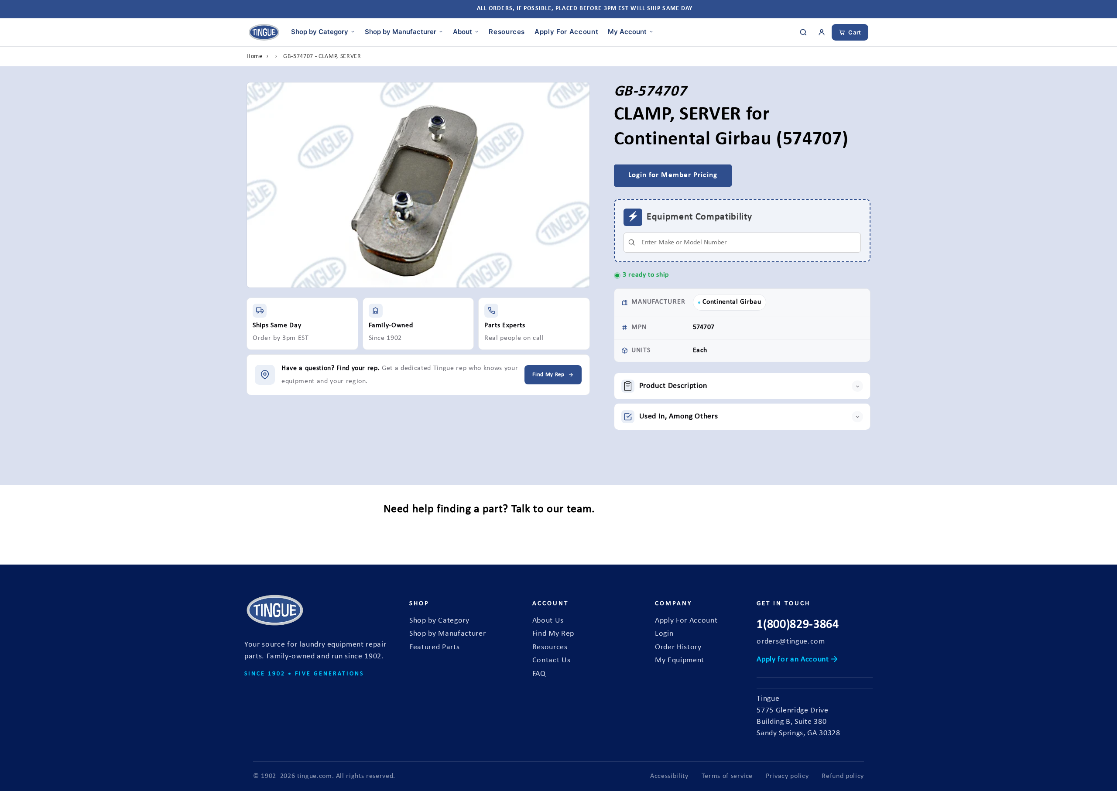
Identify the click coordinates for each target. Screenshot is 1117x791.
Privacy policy (787, 776)
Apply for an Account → (797, 659)
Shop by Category (319, 31)
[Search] (803, 32)
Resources (507, 31)
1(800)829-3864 (798, 625)
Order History (678, 647)
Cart (854, 32)
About (462, 31)
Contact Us (551, 660)
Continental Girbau (731, 301)
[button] (742, 386)
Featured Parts (434, 647)
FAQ (539, 674)
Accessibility (669, 776)
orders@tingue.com (791, 641)
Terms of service (727, 776)
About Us (548, 620)
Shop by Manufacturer (400, 31)
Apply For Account (566, 31)
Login (664, 633)
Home (255, 56)
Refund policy (843, 776)
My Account (627, 31)
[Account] (821, 32)
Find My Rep (553, 633)
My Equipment (679, 660)
